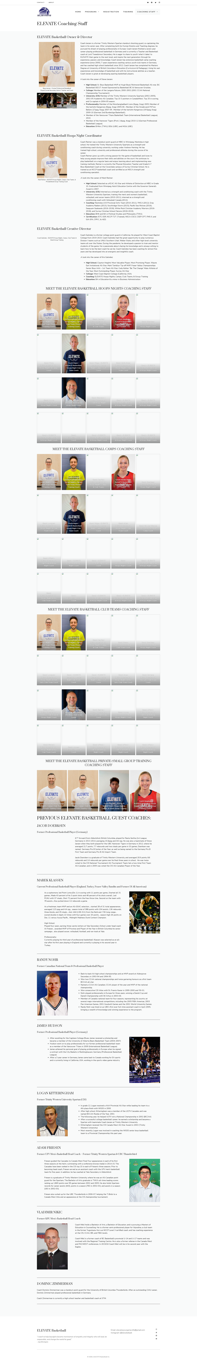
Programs (91, 12)
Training (128, 12)
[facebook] (151, 2)
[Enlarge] (74, 95)
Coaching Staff (146, 12)
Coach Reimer (49, 477)
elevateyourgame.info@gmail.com (130, 1330)
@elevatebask (126, 1333)
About (51, 2)
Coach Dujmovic (74, 317)
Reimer (51, 317)
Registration (111, 12)
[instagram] (159, 2)
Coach (46, 317)
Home (78, 12)
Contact (41, 2)
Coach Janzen (52, 801)
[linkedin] (148, 2)
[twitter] (155, 2)
